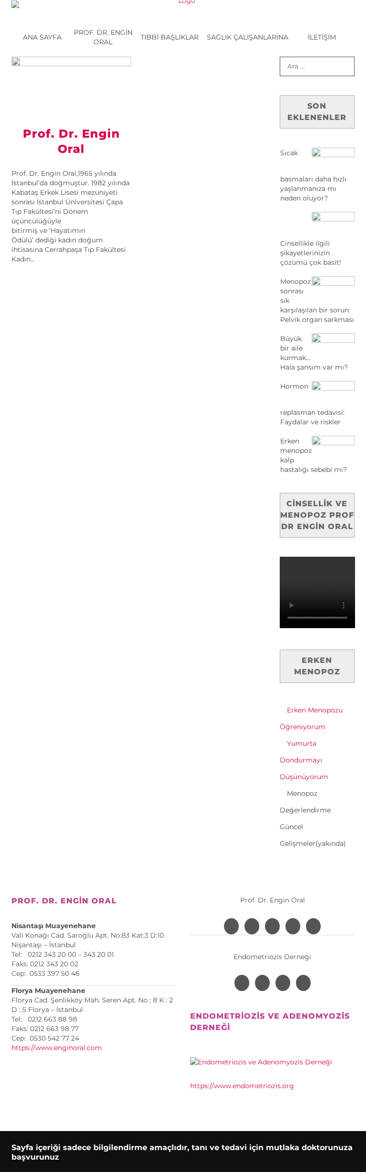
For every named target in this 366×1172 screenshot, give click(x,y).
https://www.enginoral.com (56, 1047)
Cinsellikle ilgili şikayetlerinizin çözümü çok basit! (310, 253)
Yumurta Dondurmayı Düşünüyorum (304, 760)
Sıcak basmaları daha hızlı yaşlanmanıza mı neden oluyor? (313, 175)
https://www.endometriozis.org (242, 1086)
